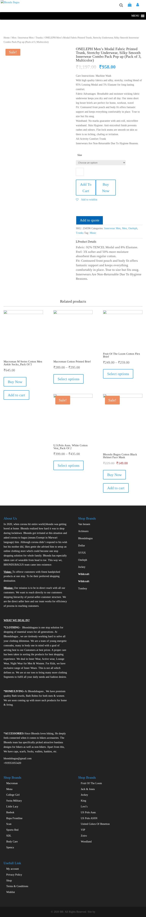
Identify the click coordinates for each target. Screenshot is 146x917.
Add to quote (89, 220)
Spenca (10, 847)
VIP (83, 829)
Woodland (86, 841)
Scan (8, 824)
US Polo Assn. (88, 812)
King (83, 800)
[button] (135, 16)
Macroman (12, 783)
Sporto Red (12, 829)
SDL (8, 835)
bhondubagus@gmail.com (18, 758)
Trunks (39, 37)
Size (79, 155)
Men (14, 37)
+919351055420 (12, 763)
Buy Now (105, 187)
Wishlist (10, 892)
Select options (68, 379)
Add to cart (16, 395)
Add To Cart (85, 187)
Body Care (12, 841)
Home (7, 37)
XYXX (82, 552)
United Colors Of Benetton (95, 824)
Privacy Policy (14, 874)
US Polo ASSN (89, 818)
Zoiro (84, 835)
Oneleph (132, 228)
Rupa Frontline (14, 818)
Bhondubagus (85, 538)
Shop (9, 880)
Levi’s (84, 806)
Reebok (10, 812)
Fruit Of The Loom (91, 783)
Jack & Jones (88, 789)
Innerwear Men (26, 37)
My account (12, 868)
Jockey (81, 567)
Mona (9, 789)
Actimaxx (83, 531)
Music (93, 232)
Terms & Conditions (17, 886)
